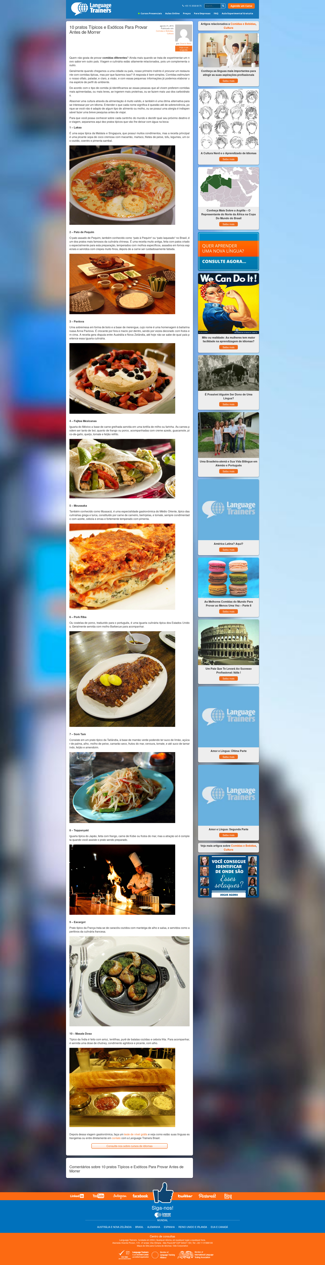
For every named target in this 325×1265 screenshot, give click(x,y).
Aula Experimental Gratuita (237, 13)
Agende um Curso (241, 5)
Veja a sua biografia (183, 48)
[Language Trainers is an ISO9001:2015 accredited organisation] (133, 1255)
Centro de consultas (162, 1236)
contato (116, 1138)
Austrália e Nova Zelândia (114, 1227)
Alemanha (153, 1227)
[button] (223, 6)
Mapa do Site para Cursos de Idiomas (154, 1245)
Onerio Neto (185, 43)
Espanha (169, 1227)
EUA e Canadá (219, 1227)
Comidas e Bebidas (164, 31)
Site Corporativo (180, 1245)
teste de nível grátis (135, 1134)
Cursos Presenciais (151, 13)
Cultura (170, 33)
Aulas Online (172, 13)
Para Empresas (202, 13)
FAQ (216, 13)
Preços (187, 13)
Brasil (139, 1227)
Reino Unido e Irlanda (192, 1227)
